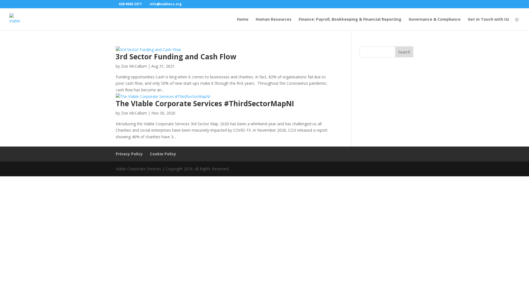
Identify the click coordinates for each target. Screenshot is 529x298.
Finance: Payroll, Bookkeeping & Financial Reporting (350, 19)
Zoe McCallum (134, 66)
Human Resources (274, 19)
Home (243, 19)
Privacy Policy (129, 153)
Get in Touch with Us (488, 19)
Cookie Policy (163, 153)
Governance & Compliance (435, 19)
